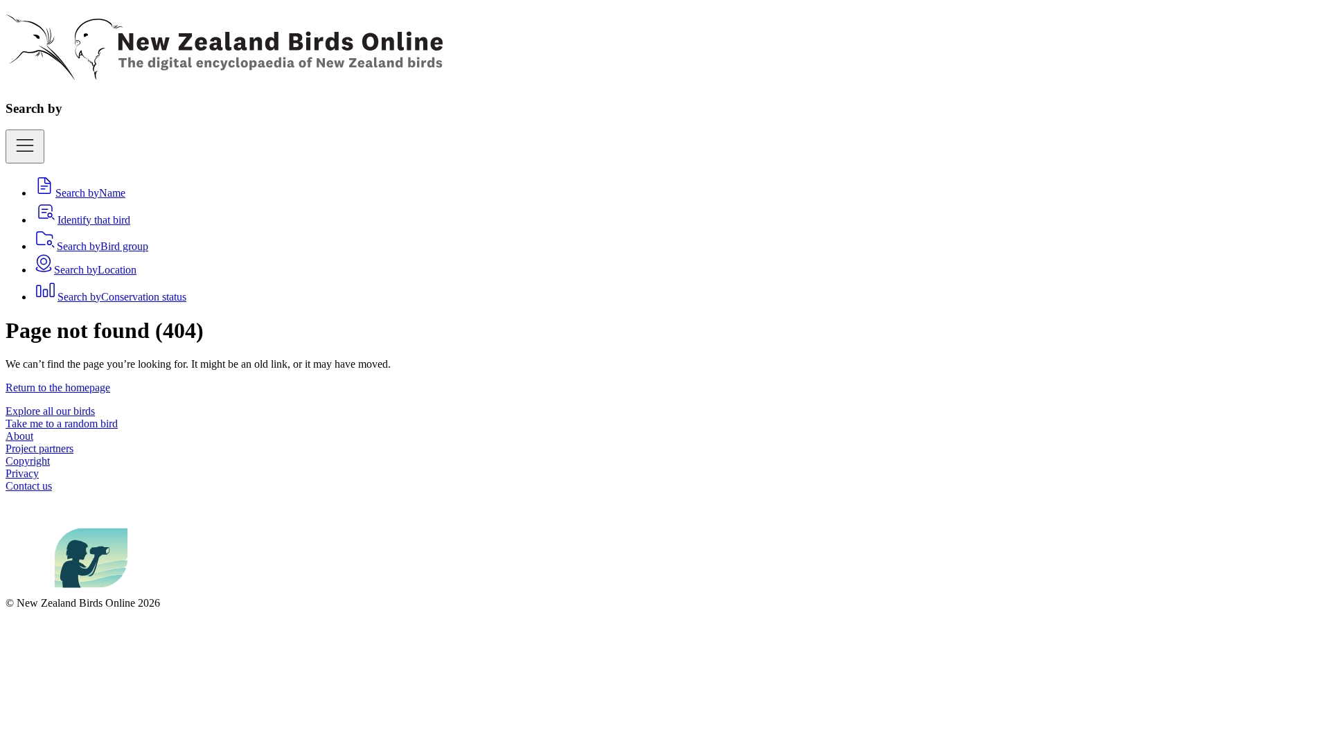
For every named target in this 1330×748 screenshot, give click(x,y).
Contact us (29, 486)
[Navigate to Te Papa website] (30, 590)
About (19, 436)
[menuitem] (79, 193)
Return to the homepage (58, 387)
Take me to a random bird (62, 423)
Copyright (28, 461)
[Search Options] (25, 146)
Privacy (22, 473)
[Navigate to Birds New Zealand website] (91, 590)
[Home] (224, 72)
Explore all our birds (50, 411)
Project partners (39, 448)
